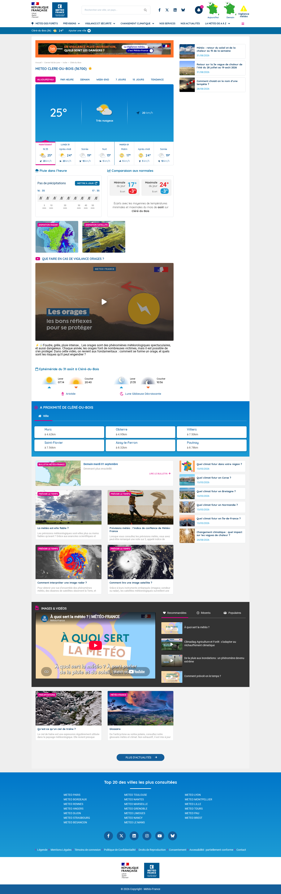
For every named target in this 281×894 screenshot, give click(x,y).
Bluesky (183, 10)
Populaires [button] (234, 612)
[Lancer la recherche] (145, 10)
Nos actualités (190, 23)
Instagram (146, 835)
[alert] (243, 12)
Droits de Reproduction (152, 849)
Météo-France (152, 889)
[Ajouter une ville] (89, 30)
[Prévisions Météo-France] (59, 10)
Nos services (167, 23)
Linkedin (175, 10)
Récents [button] (205, 612)
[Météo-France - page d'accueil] (151, 871)
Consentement (177, 849)
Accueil (38, 62)
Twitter (167, 10)
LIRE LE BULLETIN (158, 473)
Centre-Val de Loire (52, 62)
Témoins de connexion (88, 849)
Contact (241, 849)
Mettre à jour (85, 183)
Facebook (159, 10)
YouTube (159, 835)
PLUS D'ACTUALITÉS (138, 757)
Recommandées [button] (176, 612)
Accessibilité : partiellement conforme (211, 849)
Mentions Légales (61, 849)
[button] (243, 23)
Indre (65, 62)
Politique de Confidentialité (120, 849)
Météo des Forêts (47, 23)
